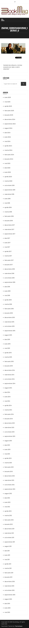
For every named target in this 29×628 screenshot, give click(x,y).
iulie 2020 (7, 168)
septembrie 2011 (10, 542)
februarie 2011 (9, 573)
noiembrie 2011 (9, 533)
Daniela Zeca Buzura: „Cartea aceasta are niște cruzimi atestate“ (12, 67)
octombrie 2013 (9, 432)
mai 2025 (7, 102)
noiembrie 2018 (9, 194)
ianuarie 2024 (9, 159)
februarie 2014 (9, 414)
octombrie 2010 (10, 590)
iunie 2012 (7, 502)
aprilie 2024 (8, 146)
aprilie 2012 (8, 511)
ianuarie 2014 (9, 419)
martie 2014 (8, 410)
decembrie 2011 (9, 529)
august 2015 (8, 335)
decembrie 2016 (10, 269)
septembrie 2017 (10, 234)
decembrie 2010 (10, 581)
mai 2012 (7, 507)
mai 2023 (7, 163)
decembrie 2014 (10, 370)
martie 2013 (8, 463)
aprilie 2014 (8, 405)
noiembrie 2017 (9, 229)
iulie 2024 (7, 133)
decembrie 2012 (10, 476)
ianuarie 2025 (9, 115)
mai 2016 (7, 295)
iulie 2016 (7, 287)
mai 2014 (7, 401)
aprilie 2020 (8, 177)
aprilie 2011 (8, 564)
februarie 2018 (9, 216)
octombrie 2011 (9, 537)
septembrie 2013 (10, 436)
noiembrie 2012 (9, 480)
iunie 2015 (8, 344)
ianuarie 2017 (9, 265)
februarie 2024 (9, 155)
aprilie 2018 (8, 207)
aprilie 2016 (8, 300)
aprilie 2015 (8, 353)
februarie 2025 (9, 111)
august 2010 (8, 599)
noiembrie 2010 (9, 586)
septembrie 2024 (10, 124)
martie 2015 (8, 357)
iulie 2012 (7, 498)
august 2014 (8, 388)
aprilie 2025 (8, 106)
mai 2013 (7, 454)
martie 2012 (8, 515)
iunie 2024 (8, 137)
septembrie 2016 (10, 282)
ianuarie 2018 (9, 221)
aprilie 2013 (8, 458)
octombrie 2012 (9, 485)
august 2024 (8, 128)
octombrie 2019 (9, 185)
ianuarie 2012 (9, 524)
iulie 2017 (7, 238)
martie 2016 (8, 304)
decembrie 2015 (10, 317)
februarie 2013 (9, 467)
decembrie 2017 (10, 225)
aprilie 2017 (8, 251)
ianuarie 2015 (9, 366)
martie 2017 (8, 256)
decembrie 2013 (10, 423)
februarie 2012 (9, 520)
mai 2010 (7, 612)
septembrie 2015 (10, 331)
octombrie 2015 (10, 326)
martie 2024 (8, 150)
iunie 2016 (8, 291)
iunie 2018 (8, 199)
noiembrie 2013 (9, 427)
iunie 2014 (8, 397)
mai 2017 (7, 247)
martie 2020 (8, 181)
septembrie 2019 (10, 190)
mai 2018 (7, 203)
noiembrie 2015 (9, 322)
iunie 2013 (7, 449)
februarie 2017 (9, 260)
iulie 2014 (7, 392)
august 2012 (8, 493)
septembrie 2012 (10, 489)
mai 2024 (7, 141)
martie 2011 (8, 568)
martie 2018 (8, 212)
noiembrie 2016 (9, 273)
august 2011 (8, 546)
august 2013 (8, 441)
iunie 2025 (8, 97)
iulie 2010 (7, 603)
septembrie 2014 (10, 383)
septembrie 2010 (10, 595)
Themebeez (18, 626)
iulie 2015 (7, 339)
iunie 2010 (8, 608)
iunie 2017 (8, 243)
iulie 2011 (7, 551)
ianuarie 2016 (9, 313)
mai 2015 (7, 348)
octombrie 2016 (10, 278)
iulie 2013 (7, 445)
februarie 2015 (9, 361)
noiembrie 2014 (9, 375)
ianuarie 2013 (9, 471)
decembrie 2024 (10, 119)
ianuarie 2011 (8, 577)
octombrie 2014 (10, 379)
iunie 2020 (8, 172)
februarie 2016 (9, 309)
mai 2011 (7, 559)
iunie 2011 (7, 555)
